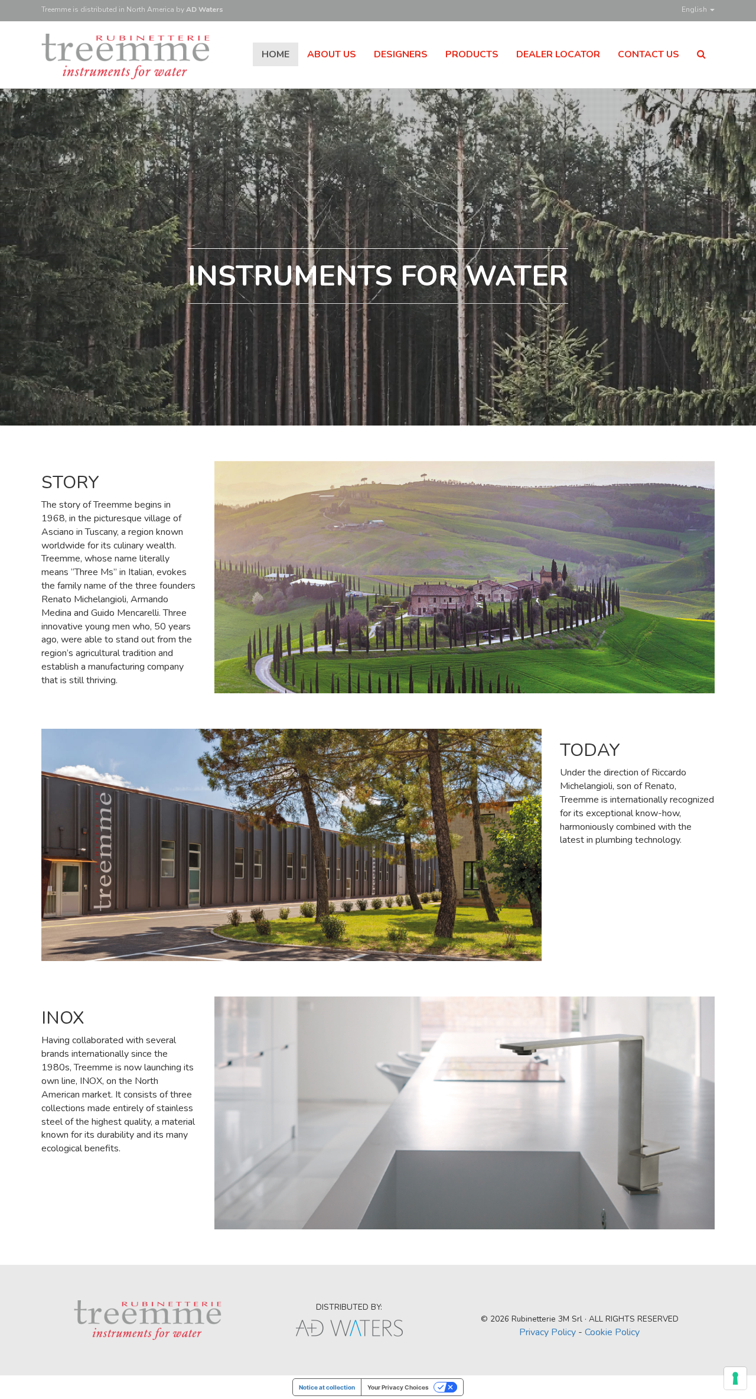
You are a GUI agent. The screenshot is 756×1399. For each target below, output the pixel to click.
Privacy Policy (547, 1332)
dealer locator (558, 54)
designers (401, 54)
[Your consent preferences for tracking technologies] (735, 1378)
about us (331, 54)
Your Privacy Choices (398, 1387)
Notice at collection (327, 1387)
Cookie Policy (612, 1332)
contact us (648, 54)
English (695, 9)
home (275, 54)
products (471, 54)
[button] (701, 54)
